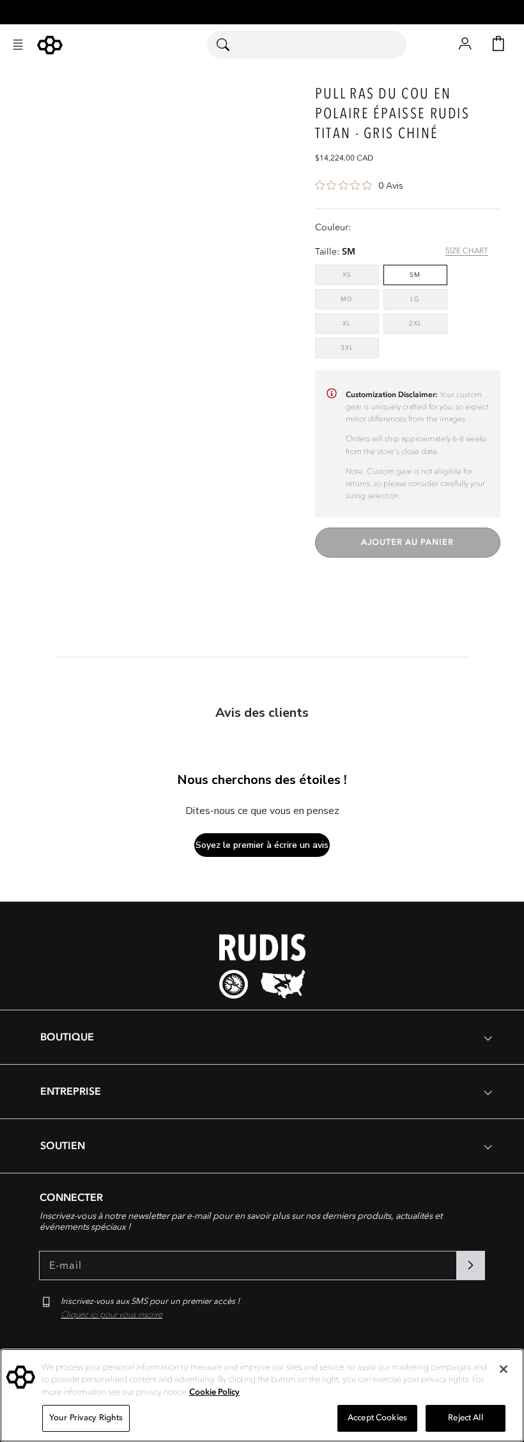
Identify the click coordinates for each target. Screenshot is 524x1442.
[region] (262, 1395)
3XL (358, 347)
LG (426, 299)
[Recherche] (231, 45)
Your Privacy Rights (86, 1417)
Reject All (465, 1417)
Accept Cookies (377, 1417)
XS (358, 274)
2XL (427, 323)
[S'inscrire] (470, 1265)
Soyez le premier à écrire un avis (262, 845)
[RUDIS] (50, 45)
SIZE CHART (466, 251)
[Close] (503, 1369)
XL (358, 323)
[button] (18, 45)
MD (358, 299)
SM (415, 274)
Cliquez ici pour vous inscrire (111, 1315)
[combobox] (306, 45)
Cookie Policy (214, 1392)
